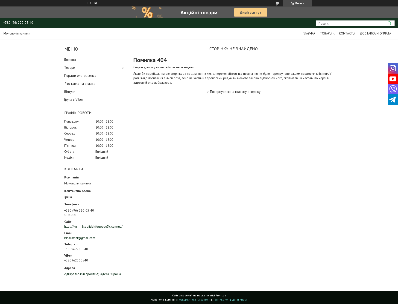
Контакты (347, 33)
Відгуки (69, 91)
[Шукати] (389, 23)
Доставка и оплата (375, 33)
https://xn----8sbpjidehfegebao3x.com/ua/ (93, 226)
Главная (309, 33)
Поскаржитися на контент (194, 299)
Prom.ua (221, 295)
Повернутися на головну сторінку (235, 91)
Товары (326, 33)
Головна (70, 59)
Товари (69, 67)
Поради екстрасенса (80, 75)
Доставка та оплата (79, 83)
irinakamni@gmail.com (79, 238)
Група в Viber (73, 99)
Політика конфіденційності (230, 299)
